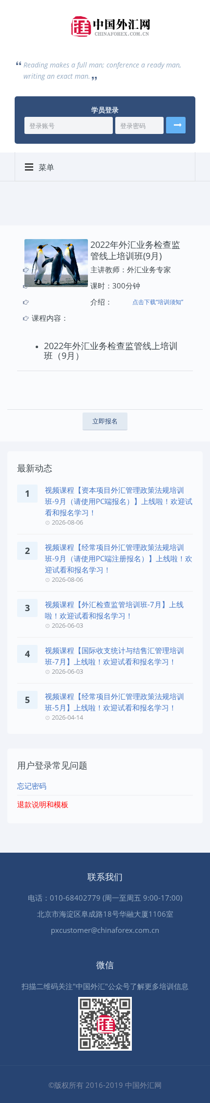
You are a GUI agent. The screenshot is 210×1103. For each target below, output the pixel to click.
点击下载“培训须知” (157, 302)
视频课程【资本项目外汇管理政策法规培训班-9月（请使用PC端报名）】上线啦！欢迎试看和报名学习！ (118, 501)
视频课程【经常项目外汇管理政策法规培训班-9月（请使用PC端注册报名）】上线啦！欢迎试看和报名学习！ (118, 558)
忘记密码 (31, 786)
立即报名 (105, 421)
